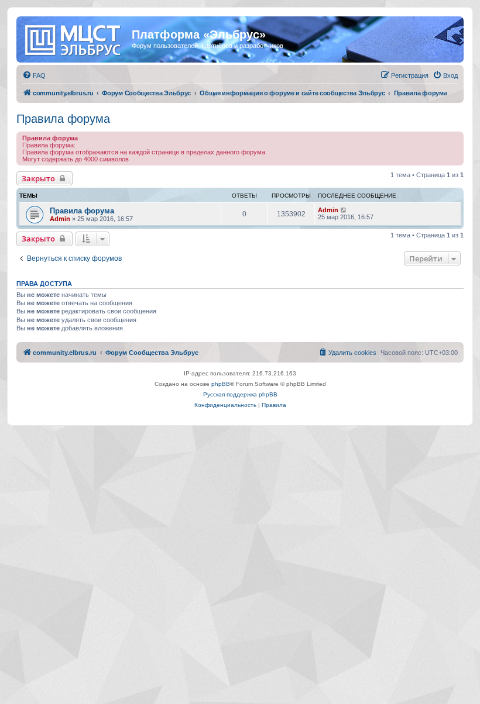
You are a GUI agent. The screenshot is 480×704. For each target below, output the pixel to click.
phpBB (220, 384)
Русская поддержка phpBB (240, 394)
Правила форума (63, 118)
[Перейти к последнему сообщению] (344, 209)
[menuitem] (34, 75)
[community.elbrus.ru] (75, 38)
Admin (60, 218)
